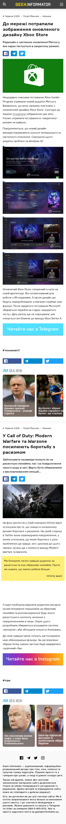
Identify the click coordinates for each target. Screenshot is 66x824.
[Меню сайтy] (61, 4)
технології (12, 350)
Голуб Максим (31, 16)
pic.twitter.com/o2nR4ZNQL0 (23, 588)
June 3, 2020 (52, 595)
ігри (7, 680)
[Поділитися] (6, 53)
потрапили (19, 114)
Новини (46, 16)
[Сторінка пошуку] (4, 4)
